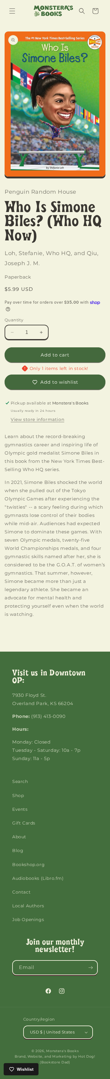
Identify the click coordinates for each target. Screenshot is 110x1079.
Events (20, 809)
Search (20, 781)
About (19, 836)
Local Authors (28, 906)
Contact (21, 892)
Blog (17, 850)
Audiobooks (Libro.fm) (38, 878)
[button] (12, 11)
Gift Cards (23, 823)
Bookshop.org (28, 864)
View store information (37, 419)
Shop (18, 795)
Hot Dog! (86, 1056)
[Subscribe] (90, 967)
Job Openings (28, 919)
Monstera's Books (62, 1051)
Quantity (14, 319)
